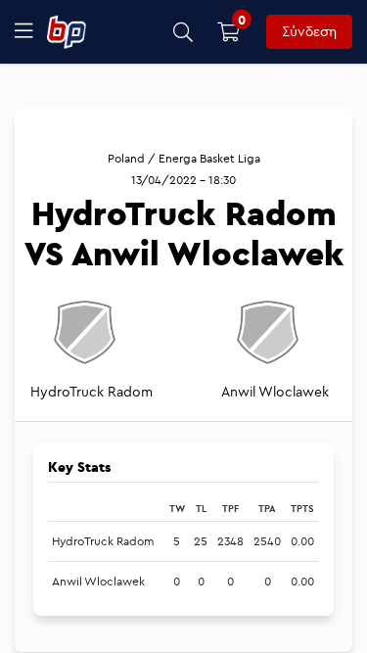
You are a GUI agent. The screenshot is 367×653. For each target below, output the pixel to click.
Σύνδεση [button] (309, 31)
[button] (183, 32)
